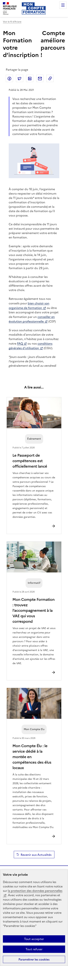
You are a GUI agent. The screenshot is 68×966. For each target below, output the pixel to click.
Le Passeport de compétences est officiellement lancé (30, 460)
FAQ (20, 343)
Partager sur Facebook (9, 78)
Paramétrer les (34, 959)
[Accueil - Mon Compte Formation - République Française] (33, 8)
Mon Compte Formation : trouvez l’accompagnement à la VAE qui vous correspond (34, 610)
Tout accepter (34, 939)
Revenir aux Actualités (36, 855)
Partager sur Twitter (19, 78)
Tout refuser (34, 949)
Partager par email (40, 78)
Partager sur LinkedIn (29, 78)
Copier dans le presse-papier (50, 78)
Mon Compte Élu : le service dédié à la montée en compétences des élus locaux (32, 756)
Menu (63, 5)
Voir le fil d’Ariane (12, 21)
